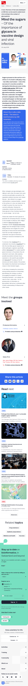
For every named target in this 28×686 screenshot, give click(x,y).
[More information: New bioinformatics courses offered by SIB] (11, 617)
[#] (14, 381)
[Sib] (7, 677)
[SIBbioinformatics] (20, 677)
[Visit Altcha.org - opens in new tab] (23, 596)
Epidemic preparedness (14, 532)
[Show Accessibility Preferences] (3, 683)
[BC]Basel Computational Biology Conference (13, 589)
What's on (8, 5)
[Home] (3, 3)
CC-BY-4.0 (13, 182)
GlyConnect (10, 250)
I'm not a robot (8, 596)
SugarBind (19, 244)
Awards (6, 586)
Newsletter (7, 584)
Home (2, 5)
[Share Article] (6, 381)
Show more (14, 514)
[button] (21, 331)
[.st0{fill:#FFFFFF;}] (16, 677)
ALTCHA (22, 598)
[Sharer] (22, 381)
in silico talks (16, 5)
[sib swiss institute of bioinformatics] (3, 677)
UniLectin (7, 260)
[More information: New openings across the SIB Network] (9, 620)
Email (2, 565)
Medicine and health (9, 535)
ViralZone (14, 242)
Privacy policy (6, 683)
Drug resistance (14, 528)
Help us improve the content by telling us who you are (13, 573)
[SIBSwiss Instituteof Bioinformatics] (11, 677)
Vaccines (21, 535)
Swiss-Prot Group (13, 222)
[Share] (18, 381)
